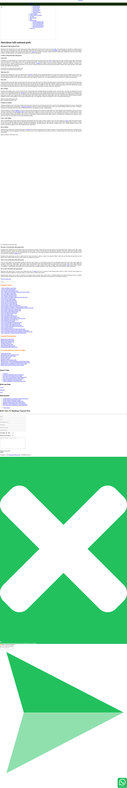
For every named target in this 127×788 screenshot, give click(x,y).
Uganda (54, 49)
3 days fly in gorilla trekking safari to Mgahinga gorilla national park (16, 331)
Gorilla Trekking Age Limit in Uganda (12, 400)
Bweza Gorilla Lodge (6, 357)
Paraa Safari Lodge (5, 358)
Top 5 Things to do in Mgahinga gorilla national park (15, 405)
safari (50, 60)
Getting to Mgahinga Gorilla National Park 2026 (14, 381)
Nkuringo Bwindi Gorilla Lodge (8, 356)
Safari (68, 265)
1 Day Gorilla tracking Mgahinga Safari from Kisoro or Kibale (15, 292)
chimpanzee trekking (20, 111)
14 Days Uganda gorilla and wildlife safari (10, 305)
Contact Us (5, 373)
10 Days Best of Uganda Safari (8, 298)
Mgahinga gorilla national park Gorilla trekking (14, 402)
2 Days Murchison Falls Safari (8, 321)
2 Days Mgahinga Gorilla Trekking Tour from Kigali (13, 318)
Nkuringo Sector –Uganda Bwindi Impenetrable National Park (15, 362)
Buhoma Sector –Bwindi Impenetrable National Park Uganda (15, 361)
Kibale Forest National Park (7, 339)
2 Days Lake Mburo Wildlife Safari (9, 315)
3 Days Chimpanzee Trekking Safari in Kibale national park (15, 330)
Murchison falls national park (7, 340)
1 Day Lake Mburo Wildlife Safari (9, 294)
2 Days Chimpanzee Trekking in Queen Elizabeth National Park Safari (17, 308)
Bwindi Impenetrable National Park (9, 347)
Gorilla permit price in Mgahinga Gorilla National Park (15, 398)
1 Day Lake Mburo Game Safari (8, 288)
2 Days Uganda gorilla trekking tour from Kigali (12, 326)
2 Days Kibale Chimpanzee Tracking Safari (11, 309)
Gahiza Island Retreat (6, 353)
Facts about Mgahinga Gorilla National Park (13, 378)
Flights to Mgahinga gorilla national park (12, 380)
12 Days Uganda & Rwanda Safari (9, 301)
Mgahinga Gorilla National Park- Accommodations (15, 404)
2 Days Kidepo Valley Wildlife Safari (9, 311)
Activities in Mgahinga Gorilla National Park (13, 374)
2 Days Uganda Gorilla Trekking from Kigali (11, 325)
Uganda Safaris (36, 6)
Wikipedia (2, 390)
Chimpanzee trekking (26, 106)
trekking (17, 110)
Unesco (2, 387)
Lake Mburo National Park (7, 344)
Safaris (31, 4)
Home (31, 3)
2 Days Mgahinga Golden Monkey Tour (10, 317)
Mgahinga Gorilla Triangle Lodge (8, 360)
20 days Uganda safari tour (7, 327)
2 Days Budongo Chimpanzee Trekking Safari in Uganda (14, 306)
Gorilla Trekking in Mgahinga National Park (13, 401)
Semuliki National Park (6, 343)
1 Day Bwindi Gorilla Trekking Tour (9, 290)
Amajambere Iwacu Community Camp (10, 354)
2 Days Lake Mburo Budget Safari (9, 313)
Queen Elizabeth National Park (8, 345)
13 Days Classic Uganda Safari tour (9, 304)
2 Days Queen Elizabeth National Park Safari (11, 322)
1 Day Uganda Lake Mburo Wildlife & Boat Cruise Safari (14, 297)
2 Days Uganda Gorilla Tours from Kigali (10, 323)
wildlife (56, 50)
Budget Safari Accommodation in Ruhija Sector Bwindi (14, 363)
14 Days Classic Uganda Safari (8, 289)
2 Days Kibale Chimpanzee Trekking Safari (11, 310)
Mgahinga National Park (14, 455)
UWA (1, 392)
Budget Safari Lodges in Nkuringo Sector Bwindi (12, 365)
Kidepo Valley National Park (7, 341)
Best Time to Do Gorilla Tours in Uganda (12, 376)
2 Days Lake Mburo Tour (7, 314)
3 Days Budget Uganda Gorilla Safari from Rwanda (13, 329)
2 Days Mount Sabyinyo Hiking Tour (9, 319)
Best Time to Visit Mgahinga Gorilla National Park (14, 377)
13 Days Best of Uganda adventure (9, 302)
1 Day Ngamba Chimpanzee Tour (8, 296)
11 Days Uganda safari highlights (8, 300)
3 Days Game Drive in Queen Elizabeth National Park (13, 333)
